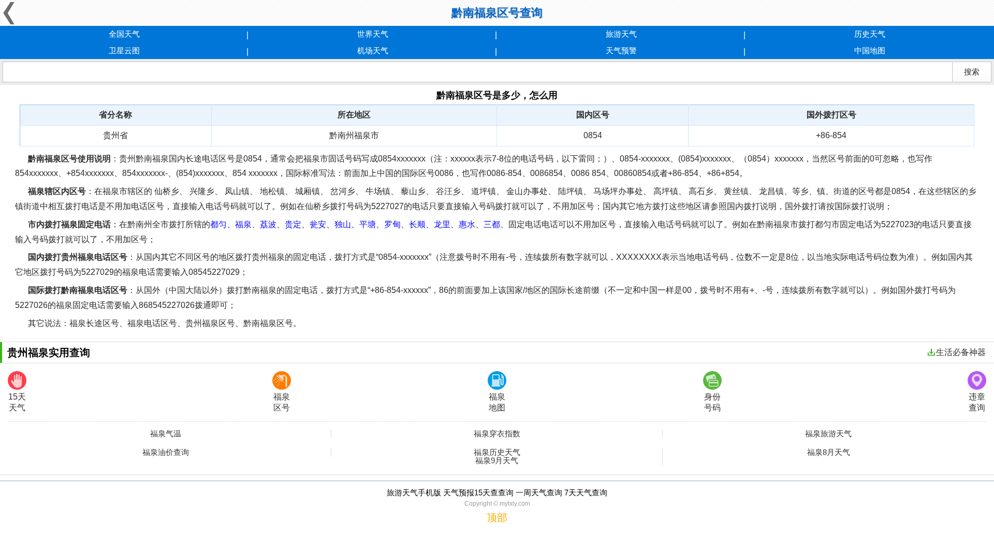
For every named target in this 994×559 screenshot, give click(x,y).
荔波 (268, 224)
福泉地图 (497, 402)
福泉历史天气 (497, 452)
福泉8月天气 (828, 452)
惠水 (467, 224)
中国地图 (869, 50)
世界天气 (372, 34)
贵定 (293, 224)
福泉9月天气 (496, 461)
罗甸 (392, 224)
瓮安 (318, 224)
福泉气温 (165, 434)
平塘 (367, 224)
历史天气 (869, 34)
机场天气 (372, 50)
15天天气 (17, 402)
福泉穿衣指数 (497, 434)
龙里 (442, 224)
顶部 (497, 517)
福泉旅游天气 (828, 434)
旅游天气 (621, 34)
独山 (342, 224)
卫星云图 (124, 50)
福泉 (243, 224)
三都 (492, 224)
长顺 (417, 224)
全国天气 (124, 34)
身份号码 (712, 402)
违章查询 (977, 402)
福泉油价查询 (165, 452)
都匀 (218, 224)
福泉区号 (281, 402)
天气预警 (621, 50)
